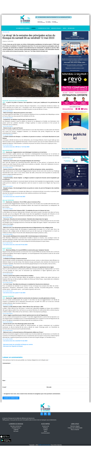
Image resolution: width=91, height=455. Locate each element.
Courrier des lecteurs (44, 28)
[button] (41, 413)
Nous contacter (75, 429)
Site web (49, 387)
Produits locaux (16, 428)
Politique (45, 428)
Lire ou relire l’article (7, 111)
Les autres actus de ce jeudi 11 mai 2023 (14, 292)
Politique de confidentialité (75, 428)
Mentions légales (75, 426)
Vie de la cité (5, 32)
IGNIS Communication (44, 445)
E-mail (4, 387)
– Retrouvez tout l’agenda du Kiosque (12, 346)
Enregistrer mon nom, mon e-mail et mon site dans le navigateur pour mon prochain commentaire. (32, 393)
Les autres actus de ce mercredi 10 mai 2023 (15, 244)
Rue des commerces (16, 426)
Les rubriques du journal (23, 28)
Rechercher (71, 28)
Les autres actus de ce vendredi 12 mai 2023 (15, 341)
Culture (45, 429)
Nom (4, 380)
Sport (45, 431)
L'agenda (16, 429)
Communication (45, 433)
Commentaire (6, 363)
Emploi (64, 28)
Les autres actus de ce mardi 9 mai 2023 (14, 196)
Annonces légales (56, 28)
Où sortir (16, 431)
